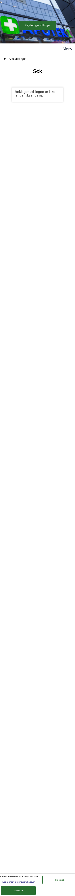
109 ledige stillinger (37, 25)
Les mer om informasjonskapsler (18, 882)
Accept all (18, 890)
